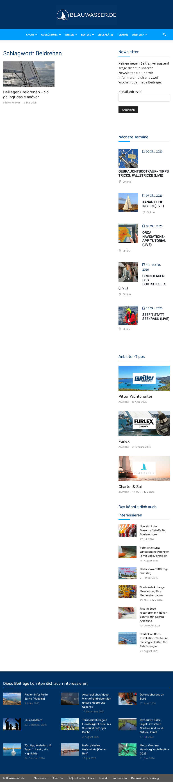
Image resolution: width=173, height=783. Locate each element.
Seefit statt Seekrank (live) (155, 317)
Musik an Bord (33, 720)
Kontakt (103, 778)
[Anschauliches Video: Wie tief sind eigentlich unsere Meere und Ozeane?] (70, 699)
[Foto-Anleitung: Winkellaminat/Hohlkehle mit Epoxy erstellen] (127, 552)
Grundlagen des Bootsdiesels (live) (142, 282)
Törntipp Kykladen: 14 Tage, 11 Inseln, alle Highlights (38, 749)
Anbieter (138, 34)
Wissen (69, 34)
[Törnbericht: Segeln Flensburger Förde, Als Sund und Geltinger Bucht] (70, 724)
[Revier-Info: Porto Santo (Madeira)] (12, 699)
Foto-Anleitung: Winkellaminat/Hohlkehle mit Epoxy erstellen (154, 551)
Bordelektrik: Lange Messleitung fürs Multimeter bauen (152, 591)
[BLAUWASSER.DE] (86, 15)
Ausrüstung (49, 34)
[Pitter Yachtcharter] (144, 378)
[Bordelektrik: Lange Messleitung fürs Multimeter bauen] (127, 591)
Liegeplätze (105, 34)
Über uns (57, 778)
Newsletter (41, 778)
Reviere (86, 34)
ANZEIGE (123, 402)
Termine (122, 34)
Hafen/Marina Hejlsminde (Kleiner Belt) (94, 749)
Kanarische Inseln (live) (153, 204)
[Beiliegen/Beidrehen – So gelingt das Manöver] (29, 74)
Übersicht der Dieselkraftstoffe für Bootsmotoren (153, 530)
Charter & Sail (130, 486)
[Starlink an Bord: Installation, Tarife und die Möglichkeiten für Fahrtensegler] (127, 638)
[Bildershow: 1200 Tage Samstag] (127, 573)
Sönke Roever (11, 102)
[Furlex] (144, 423)
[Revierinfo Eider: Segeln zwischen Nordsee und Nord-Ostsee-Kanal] (127, 724)
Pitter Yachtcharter (135, 396)
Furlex (124, 441)
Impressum (120, 778)
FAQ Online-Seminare (81, 778)
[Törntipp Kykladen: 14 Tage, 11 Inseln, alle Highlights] (12, 749)
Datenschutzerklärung (145, 778)
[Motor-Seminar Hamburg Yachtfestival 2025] (127, 749)
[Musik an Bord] (12, 724)
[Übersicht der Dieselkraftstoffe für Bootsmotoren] (127, 530)
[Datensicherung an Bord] (127, 699)
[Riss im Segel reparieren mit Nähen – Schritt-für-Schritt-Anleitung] (127, 613)
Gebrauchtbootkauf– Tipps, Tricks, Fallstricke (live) (144, 173)
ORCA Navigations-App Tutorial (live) (154, 239)
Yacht (30, 34)
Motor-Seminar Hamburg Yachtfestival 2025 (155, 749)
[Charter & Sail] (144, 468)
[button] (164, 34)
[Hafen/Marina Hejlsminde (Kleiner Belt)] (70, 749)
